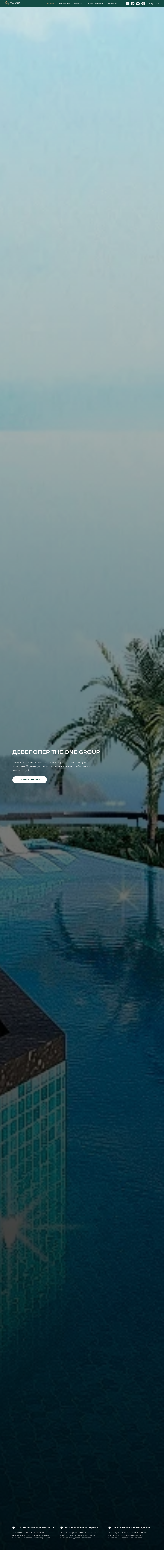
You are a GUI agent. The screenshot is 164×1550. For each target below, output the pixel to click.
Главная (50, 4)
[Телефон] (127, 3)
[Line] (143, 3)
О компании (64, 4)
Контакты (113, 4)
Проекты (78, 4)
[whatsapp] (132, 3)
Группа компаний (95, 4)
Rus (157, 4)
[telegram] (138, 3)
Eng (151, 4)
